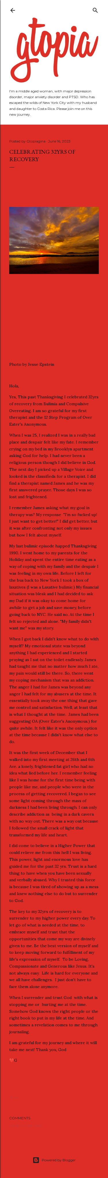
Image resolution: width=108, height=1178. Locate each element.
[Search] (95, 9)
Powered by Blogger (59, 1160)
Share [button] (14, 1097)
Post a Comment (25, 1126)
